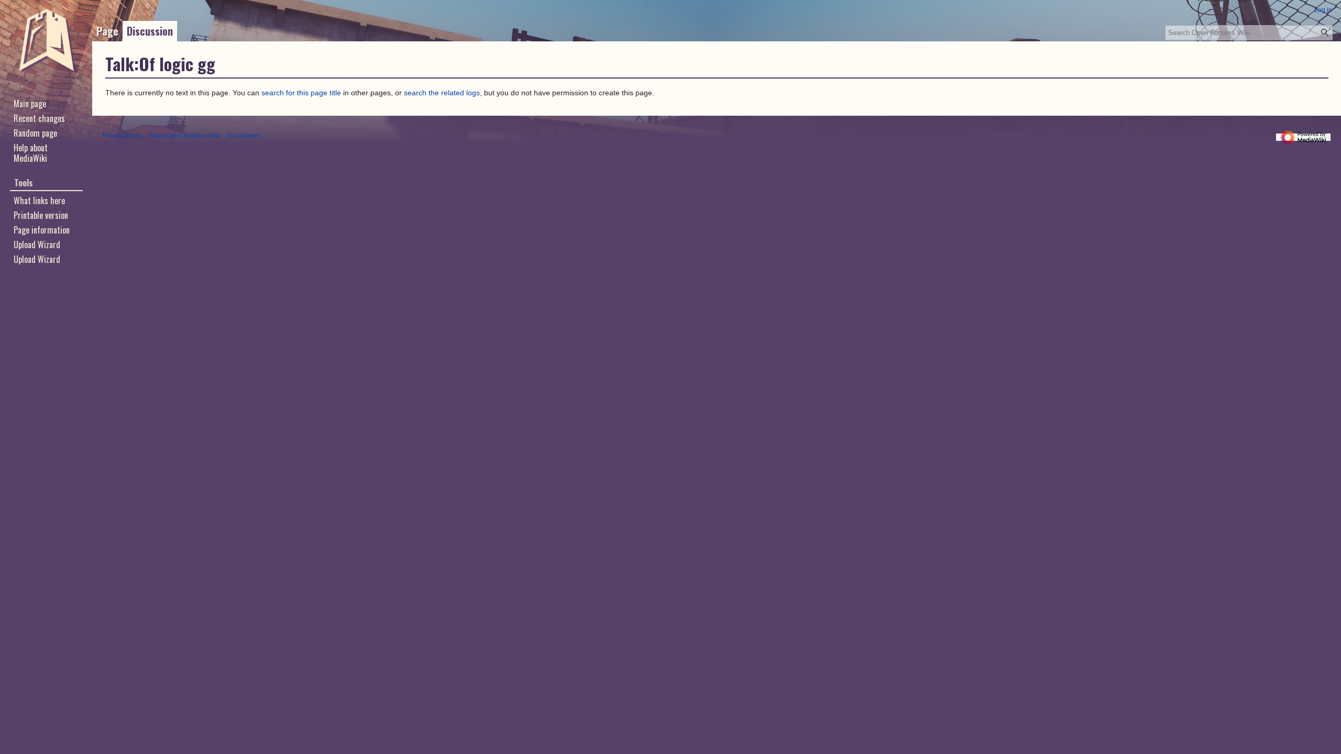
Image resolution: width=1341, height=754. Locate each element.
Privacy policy (122, 135)
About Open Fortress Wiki (184, 135)
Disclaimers (243, 135)
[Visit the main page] (46, 42)
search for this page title (301, 92)
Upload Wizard (37, 259)
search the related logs (442, 92)
